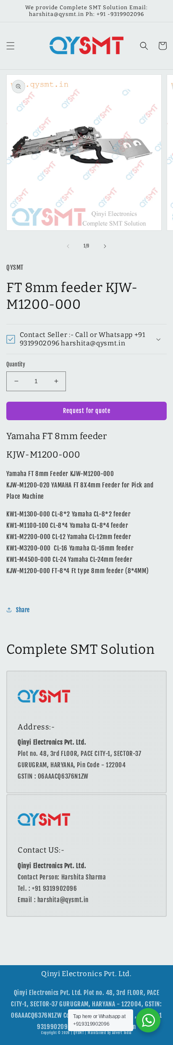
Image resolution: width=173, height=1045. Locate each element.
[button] (10, 46)
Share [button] (23, 609)
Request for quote (86, 410)
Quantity (15, 364)
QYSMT (78, 1033)
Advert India (122, 1033)
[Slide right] (105, 246)
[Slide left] (68, 246)
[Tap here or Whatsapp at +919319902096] (148, 1020)
